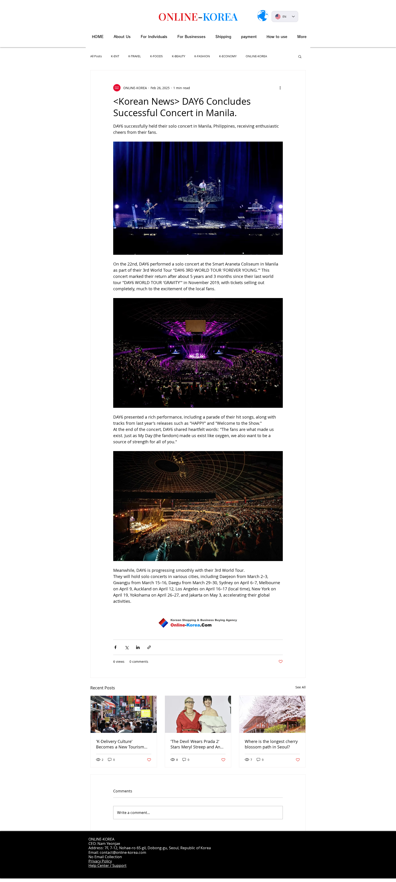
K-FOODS (156, 56)
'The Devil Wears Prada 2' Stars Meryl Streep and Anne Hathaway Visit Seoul (197, 744)
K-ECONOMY (227, 56)
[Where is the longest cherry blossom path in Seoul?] (272, 714)
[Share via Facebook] (115, 647)
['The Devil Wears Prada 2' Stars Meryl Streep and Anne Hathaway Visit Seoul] (198, 714)
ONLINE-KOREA (256, 56)
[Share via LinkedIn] (138, 647)
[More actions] (280, 87)
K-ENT (115, 56)
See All (300, 687)
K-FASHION (202, 56)
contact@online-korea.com (123, 852)
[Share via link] (149, 647)
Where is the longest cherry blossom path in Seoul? (271, 744)
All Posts (96, 56)
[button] (300, 56)
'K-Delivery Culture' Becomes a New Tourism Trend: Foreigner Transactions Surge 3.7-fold (122, 744)
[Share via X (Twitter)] (126, 647)
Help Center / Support (107, 865)
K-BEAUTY (178, 56)
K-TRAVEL (134, 56)
